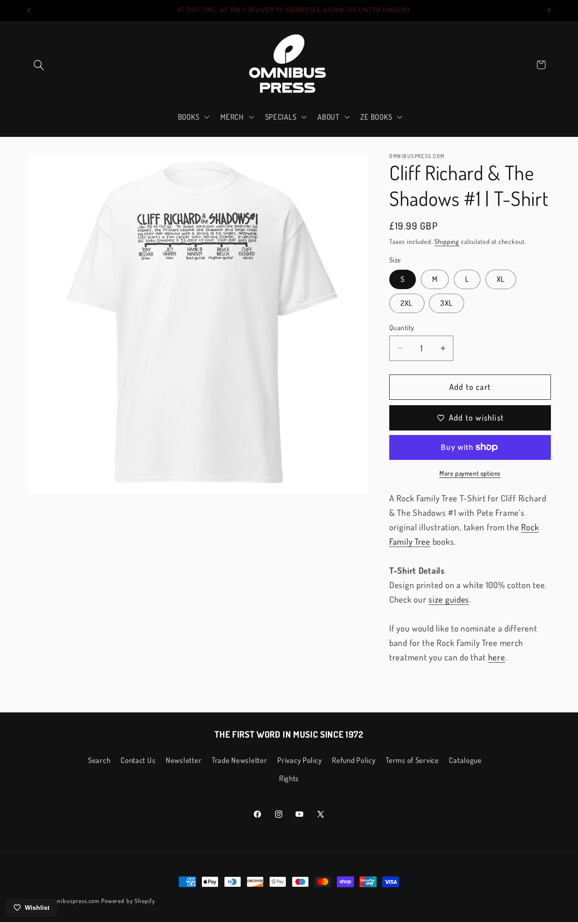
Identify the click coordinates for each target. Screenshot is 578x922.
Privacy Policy (299, 760)
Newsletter (183, 760)
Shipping (446, 241)
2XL (407, 303)
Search (99, 760)
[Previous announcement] (29, 10)
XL (501, 279)
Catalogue (465, 760)
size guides (449, 599)
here (496, 657)
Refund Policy (353, 760)
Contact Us (138, 760)
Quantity (402, 327)
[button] (39, 65)
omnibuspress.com (74, 900)
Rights (289, 778)
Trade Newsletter (239, 760)
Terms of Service (412, 760)
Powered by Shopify (128, 900)
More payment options (470, 473)
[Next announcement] (549, 10)
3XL (446, 303)
